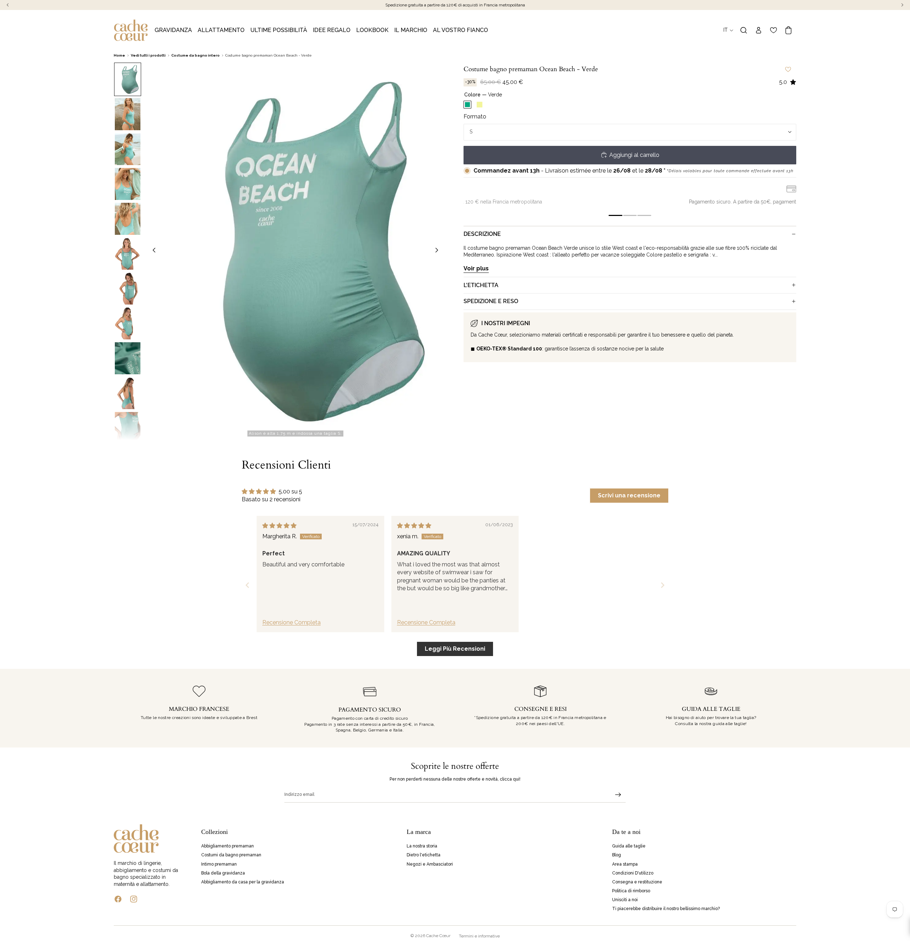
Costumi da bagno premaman (231, 854)
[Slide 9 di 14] (127, 358)
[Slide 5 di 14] (127, 219)
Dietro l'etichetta (423, 854)
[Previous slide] (247, 585)
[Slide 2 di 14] (127, 114)
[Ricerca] (743, 30)
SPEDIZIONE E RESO (491, 301)
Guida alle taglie (629, 846)
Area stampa (625, 863)
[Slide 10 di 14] (127, 393)
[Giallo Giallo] (479, 105)
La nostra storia (422, 846)
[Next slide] (662, 585)
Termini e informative (479, 936)
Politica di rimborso (631, 890)
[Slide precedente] (152, 251)
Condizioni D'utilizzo (632, 872)
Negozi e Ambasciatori (430, 863)
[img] (279, 525)
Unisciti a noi (625, 899)
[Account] (758, 30)
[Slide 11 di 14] (127, 428)
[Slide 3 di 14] (127, 149)
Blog (616, 854)
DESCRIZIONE (482, 234)
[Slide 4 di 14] (127, 184)
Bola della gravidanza (223, 872)
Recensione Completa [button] (291, 622)
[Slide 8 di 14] (127, 323)
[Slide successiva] (438, 251)
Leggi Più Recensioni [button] (455, 648)
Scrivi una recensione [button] (629, 495)
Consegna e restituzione (637, 881)
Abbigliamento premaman (227, 846)
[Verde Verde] (467, 105)
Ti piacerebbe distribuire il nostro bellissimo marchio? (666, 908)
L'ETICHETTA (481, 284)
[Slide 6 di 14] (127, 254)
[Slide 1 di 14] (127, 79)
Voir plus (476, 268)
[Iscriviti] (618, 794)
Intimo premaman (219, 863)
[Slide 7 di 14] (127, 289)
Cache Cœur (438, 935)
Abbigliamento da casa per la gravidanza (242, 881)
